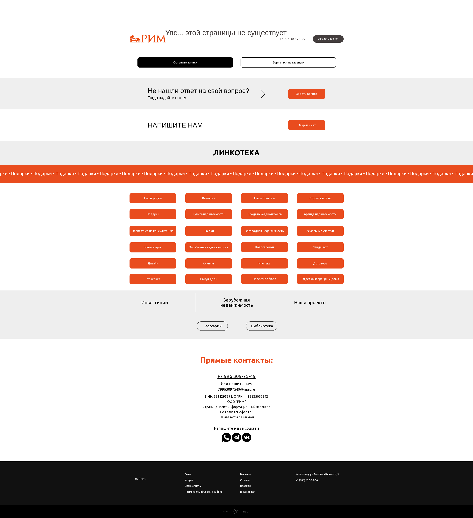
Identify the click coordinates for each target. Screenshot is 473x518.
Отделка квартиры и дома (320, 278)
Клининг (208, 263)
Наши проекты (264, 198)
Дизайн (153, 263)
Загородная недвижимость (264, 231)
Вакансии (208, 198)
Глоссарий (212, 326)
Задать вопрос (306, 93)
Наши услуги (153, 198)
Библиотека (262, 326)
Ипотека (264, 263)
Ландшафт (320, 247)
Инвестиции (152, 247)
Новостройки (264, 247)
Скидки (209, 231)
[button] (328, 39)
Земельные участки (320, 231)
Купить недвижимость (208, 214)
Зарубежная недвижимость (208, 247)
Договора (320, 263)
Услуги (189, 480)
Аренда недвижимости (320, 214)
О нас (188, 474)
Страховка (152, 279)
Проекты (245, 485)
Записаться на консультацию (152, 231)
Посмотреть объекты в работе (203, 491)
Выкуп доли (208, 279)
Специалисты (193, 485)
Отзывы (245, 480)
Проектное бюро (264, 278)
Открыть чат (307, 125)
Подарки (153, 214)
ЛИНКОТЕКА (236, 153)
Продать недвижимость (264, 214)
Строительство (320, 198)
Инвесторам (247, 491)
